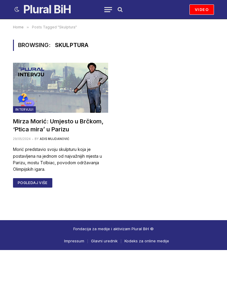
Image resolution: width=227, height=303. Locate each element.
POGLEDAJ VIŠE (33, 182)
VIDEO (202, 9)
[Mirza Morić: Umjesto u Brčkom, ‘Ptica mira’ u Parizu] (60, 87)
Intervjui (24, 109)
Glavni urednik (104, 240)
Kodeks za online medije (146, 240)
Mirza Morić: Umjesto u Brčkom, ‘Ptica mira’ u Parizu (58, 125)
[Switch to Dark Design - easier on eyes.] (17, 9)
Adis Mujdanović (54, 139)
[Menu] (108, 9)
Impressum (74, 240)
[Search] (119, 9)
